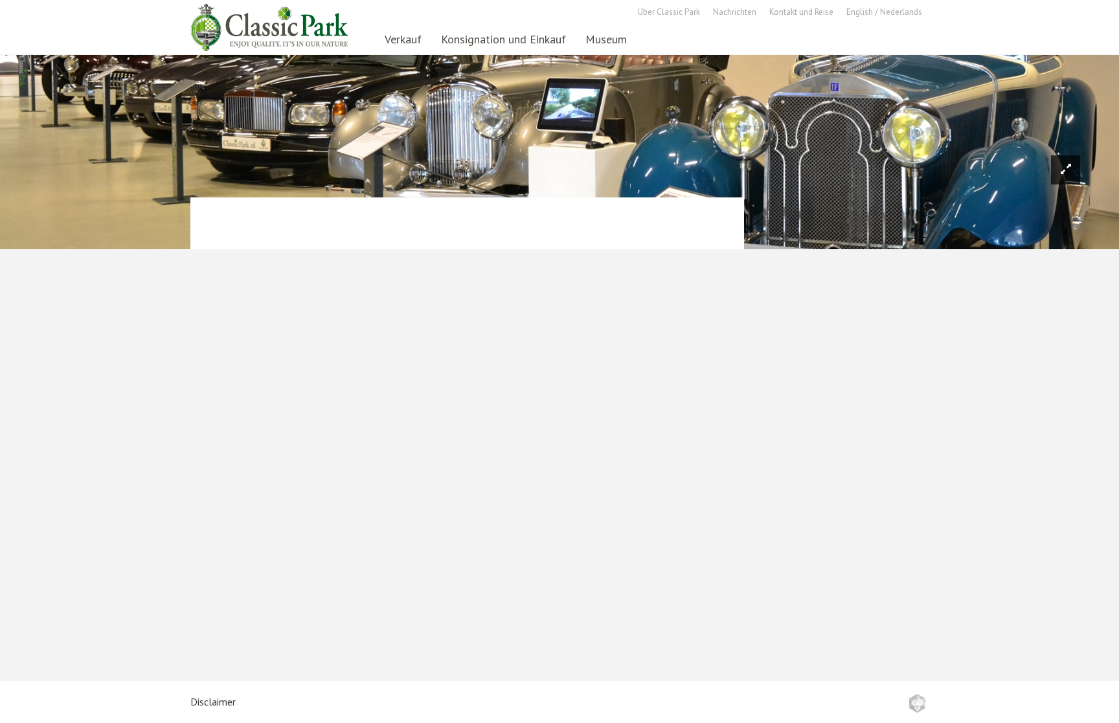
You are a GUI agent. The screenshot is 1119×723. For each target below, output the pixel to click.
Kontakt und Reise (801, 11)
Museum (606, 39)
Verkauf (403, 39)
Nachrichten (734, 11)
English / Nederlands (884, 11)
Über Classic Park (669, 11)
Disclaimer (213, 701)
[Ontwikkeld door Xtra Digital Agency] (917, 703)
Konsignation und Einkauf (503, 39)
